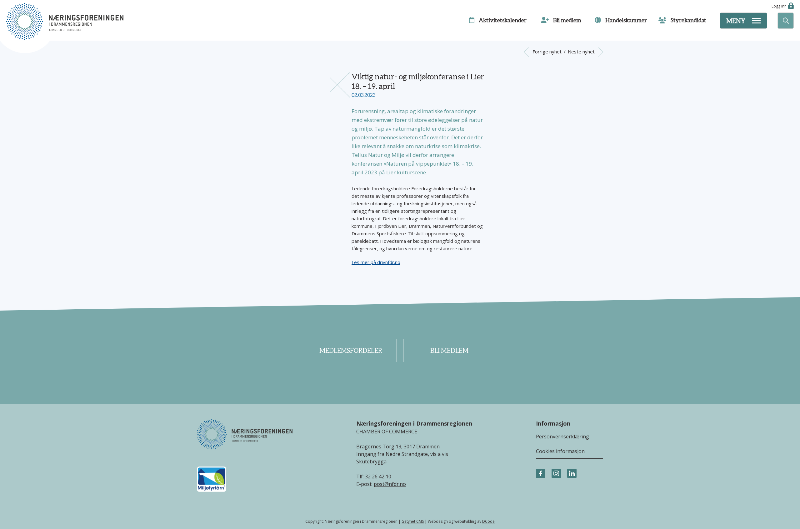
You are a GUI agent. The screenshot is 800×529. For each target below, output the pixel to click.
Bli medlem (449, 350)
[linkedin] (572, 474)
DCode (488, 521)
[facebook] (540, 474)
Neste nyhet (582, 51)
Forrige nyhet (546, 51)
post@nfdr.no (390, 484)
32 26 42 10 (378, 476)
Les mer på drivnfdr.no (376, 262)
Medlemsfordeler (350, 350)
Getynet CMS (413, 521)
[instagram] (556, 474)
